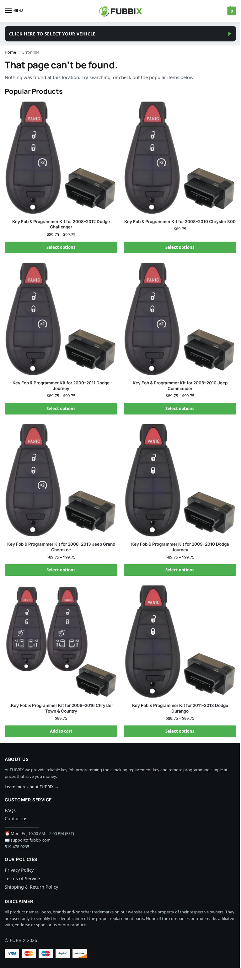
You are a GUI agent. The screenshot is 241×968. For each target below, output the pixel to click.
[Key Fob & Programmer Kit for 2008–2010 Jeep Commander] (180, 319)
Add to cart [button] (61, 731)
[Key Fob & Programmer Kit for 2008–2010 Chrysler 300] (180, 157)
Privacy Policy (19, 870)
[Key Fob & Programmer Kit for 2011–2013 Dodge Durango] (180, 641)
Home (10, 52)
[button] (231, 11)
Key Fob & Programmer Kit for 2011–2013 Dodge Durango (180, 708)
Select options (61, 247)
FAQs (10, 810)
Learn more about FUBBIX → (32, 786)
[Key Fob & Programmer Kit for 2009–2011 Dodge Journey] (61, 319)
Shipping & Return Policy (31, 887)
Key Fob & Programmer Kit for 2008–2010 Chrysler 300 (180, 221)
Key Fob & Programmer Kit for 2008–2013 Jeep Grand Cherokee (61, 547)
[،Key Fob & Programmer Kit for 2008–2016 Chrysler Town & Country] (61, 641)
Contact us (16, 818)
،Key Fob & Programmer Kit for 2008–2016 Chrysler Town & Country (61, 708)
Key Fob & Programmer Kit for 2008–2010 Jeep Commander (180, 385)
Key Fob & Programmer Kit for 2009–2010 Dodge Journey (180, 547)
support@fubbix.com (31, 840)
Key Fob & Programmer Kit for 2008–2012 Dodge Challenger (61, 224)
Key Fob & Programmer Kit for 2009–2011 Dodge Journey (61, 385)
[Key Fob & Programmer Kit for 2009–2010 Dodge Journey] (180, 480)
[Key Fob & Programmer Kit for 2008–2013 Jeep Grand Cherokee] (61, 480)
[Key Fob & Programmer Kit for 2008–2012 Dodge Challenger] (61, 157)
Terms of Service (22, 878)
